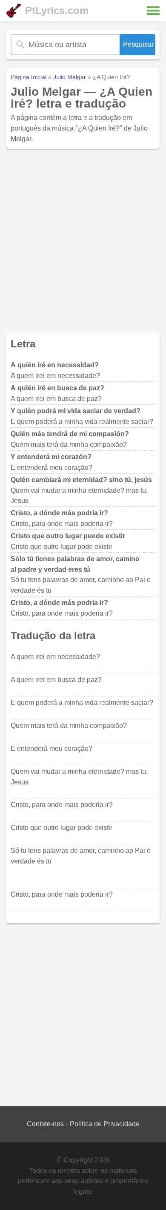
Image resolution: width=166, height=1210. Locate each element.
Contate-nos (45, 1124)
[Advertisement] (83, 240)
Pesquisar (138, 44)
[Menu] (153, 10)
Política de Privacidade (105, 1124)
